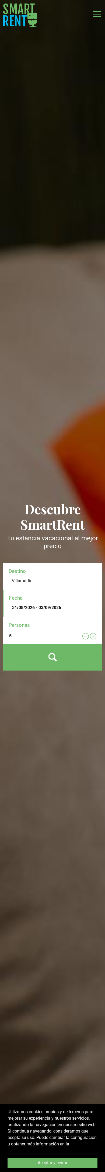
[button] (97, 17)
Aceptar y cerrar (52, 1162)
